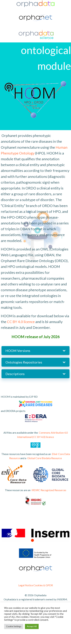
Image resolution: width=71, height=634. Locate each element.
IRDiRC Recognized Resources (49, 490)
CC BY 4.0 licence (21, 321)
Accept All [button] (32, 626)
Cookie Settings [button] (13, 626)
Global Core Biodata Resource (44, 458)
